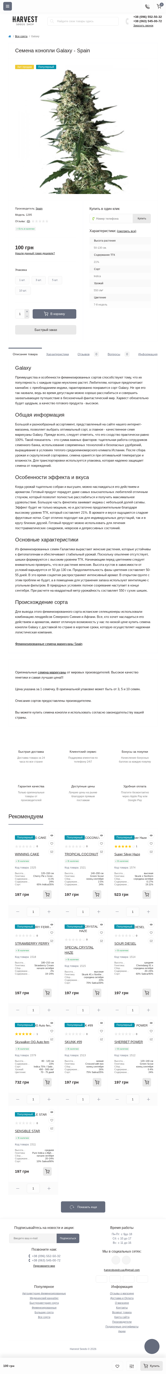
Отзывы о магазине (122, 1293)
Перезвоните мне (44, 1265)
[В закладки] (117, 1366)
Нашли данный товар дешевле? (35, 253)
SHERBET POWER (128, 1042)
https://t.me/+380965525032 (116, 1260)
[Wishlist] (51, 843)
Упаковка (21, 269)
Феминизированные (44, 1307)
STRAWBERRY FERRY (32, 943)
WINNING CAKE (27, 854)
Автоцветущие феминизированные (44, 1293)
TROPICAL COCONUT (81, 854)
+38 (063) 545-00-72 (147, 21)
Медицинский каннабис (44, 1298)
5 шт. (55, 280)
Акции (122, 1331)
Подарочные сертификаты (122, 1326)
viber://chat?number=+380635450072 (126, 1260)
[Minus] (27, 316)
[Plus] (27, 311)
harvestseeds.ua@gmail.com (122, 1270)
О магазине (122, 1302)
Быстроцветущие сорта (44, 1302)
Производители (122, 1321)
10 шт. (23, 290)
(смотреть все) (126, 231)
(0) (28, 221)
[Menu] (7, 6)
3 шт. (39, 280)
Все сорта (21, 36)
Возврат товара (122, 1312)
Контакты (122, 1307)
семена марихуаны (52, 672)
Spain (39, 208)
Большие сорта (44, 1312)
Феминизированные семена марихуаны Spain (48, 644)
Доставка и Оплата (122, 1298)
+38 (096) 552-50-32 (147, 17)
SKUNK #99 (73, 1042)
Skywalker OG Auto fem (32, 1042)
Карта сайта (121, 1317)
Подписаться (68, 1238)
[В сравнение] (131, 1366)
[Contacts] (147, 6)
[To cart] (47, 894)
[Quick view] (51, 835)
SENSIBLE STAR (27, 1131)
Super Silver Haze (127, 854)
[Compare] (51, 851)
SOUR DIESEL (125, 943)
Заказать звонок (143, 25)
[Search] (52, 21)
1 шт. (22, 280)
